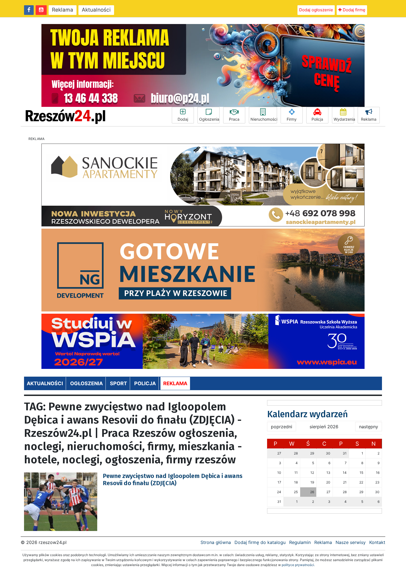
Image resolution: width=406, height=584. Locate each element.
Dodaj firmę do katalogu (260, 542)
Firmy (292, 119)
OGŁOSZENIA (86, 383)
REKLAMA (175, 383)
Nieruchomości (264, 119)
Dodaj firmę (353, 9)
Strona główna (216, 542)
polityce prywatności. (298, 565)
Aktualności (96, 10)
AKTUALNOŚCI (45, 383)
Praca (234, 119)
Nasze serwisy (351, 542)
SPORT (118, 383)
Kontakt (377, 542)
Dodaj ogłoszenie (316, 9)
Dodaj (183, 119)
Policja (317, 119)
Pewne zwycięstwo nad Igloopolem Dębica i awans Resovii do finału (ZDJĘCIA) (172, 479)
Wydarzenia (344, 119)
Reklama (62, 10)
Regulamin (300, 542)
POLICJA (145, 383)
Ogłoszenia (209, 119)
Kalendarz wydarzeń (307, 414)
